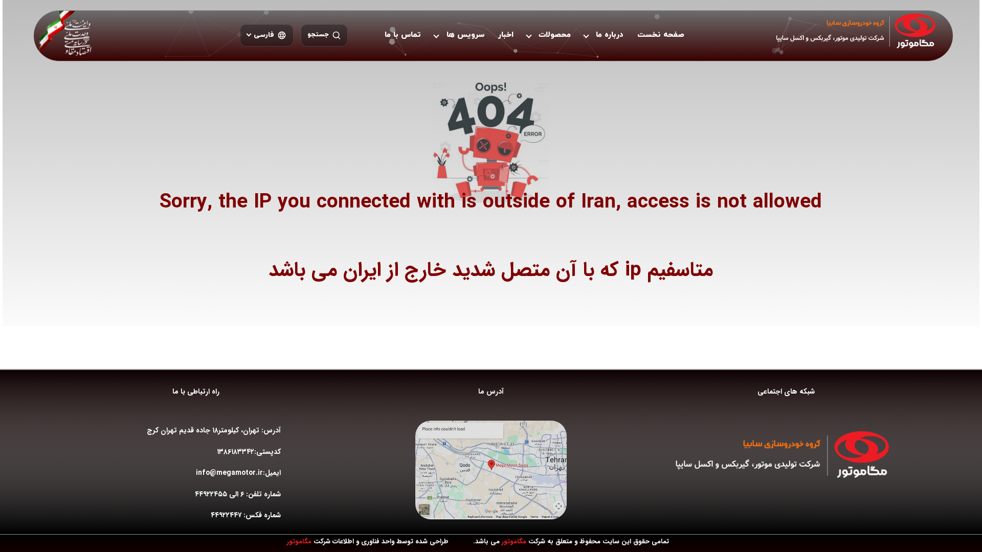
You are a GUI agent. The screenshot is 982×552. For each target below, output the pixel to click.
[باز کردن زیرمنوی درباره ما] (586, 35)
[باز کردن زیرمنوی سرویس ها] (436, 35)
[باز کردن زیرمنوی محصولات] (529, 35)
